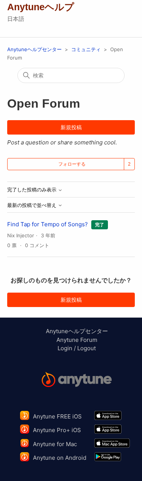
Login (65, 348)
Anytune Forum (76, 339)
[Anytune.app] (77, 381)
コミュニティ (86, 49)
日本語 (15, 19)
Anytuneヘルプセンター (34, 49)
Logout (86, 348)
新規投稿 (71, 127)
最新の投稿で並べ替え (32, 205)
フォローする (72, 164)
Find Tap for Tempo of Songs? (47, 224)
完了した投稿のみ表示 (32, 190)
